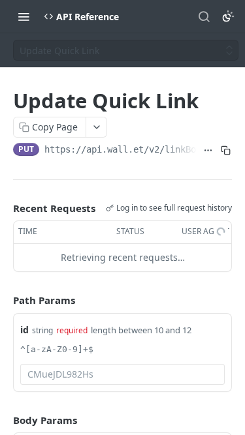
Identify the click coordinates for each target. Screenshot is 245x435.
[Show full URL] (208, 150)
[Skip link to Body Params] (4, 420)
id (24, 329)
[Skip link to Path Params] (4, 300)
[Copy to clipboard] (226, 150)
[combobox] (122, 374)
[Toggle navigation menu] (23, 16)
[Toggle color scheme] (228, 16)
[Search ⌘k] (203, 16)
